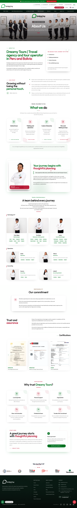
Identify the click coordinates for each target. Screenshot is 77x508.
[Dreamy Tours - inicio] (7, 6)
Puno (35, 487)
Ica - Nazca (36, 494)
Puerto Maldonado (37, 498)
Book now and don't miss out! (51, 1)
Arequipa (35, 492)
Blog (47, 489)
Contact (66, 7)
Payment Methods (49, 487)
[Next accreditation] (68, 355)
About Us (47, 482)
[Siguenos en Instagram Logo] (64, 504)
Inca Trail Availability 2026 (59, 7)
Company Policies (49, 485)
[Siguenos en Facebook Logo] (61, 504)
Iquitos (35, 496)
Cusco (35, 482)
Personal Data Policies (50, 492)
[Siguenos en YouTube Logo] (67, 504)
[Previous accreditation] (8, 355)
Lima (34, 489)
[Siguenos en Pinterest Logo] (73, 504)
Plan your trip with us (56, 445)
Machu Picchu (36, 485)
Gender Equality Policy (50, 494)
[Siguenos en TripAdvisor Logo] (70, 504)
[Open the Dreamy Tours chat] (74, 502)
